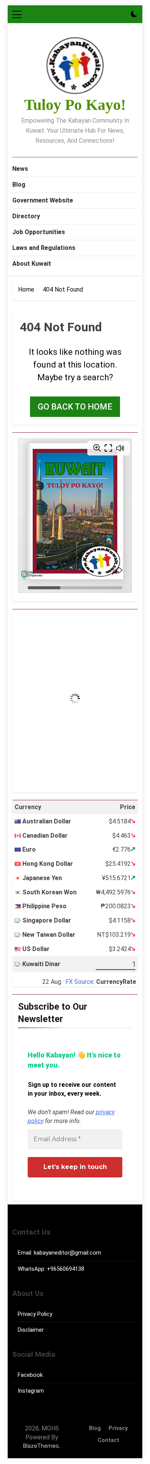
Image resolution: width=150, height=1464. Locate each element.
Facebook (30, 1374)
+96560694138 (65, 1268)
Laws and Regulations (43, 247)
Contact (108, 1440)
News (20, 168)
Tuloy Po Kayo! (75, 104)
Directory (26, 216)
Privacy (118, 1428)
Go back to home (75, 407)
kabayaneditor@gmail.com (67, 1252)
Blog (18, 184)
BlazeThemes (41, 1445)
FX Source (79, 981)
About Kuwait (31, 263)
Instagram (31, 1390)
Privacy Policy (35, 1314)
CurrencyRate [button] (116, 981)
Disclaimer (31, 1329)
